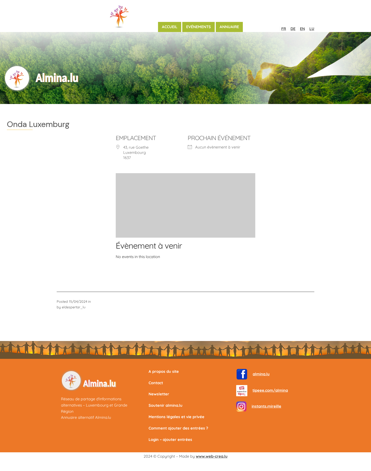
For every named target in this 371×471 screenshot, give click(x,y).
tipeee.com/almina (270, 390)
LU (311, 28)
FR (283, 28)
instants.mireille (266, 406)
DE (292, 28)
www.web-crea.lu (212, 456)
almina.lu (261, 374)
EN (302, 28)
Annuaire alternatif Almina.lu (86, 417)
